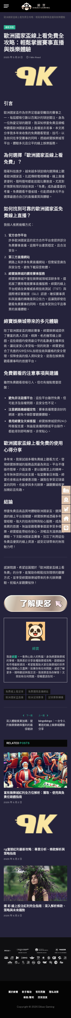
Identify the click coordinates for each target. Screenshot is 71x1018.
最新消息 (9, 27)
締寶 (14, 656)
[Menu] (6, 6)
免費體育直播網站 (38, 691)
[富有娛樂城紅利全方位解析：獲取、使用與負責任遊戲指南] (35, 770)
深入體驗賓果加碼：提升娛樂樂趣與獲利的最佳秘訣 (19, 724)
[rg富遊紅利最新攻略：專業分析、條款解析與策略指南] (35, 826)
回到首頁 (43, 997)
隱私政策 (54, 992)
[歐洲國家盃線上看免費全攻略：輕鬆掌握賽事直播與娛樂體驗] (35, 79)
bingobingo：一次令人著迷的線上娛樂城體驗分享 (51, 724)
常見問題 (40, 992)
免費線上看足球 (14, 691)
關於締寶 (13, 992)
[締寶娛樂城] (35, 6)
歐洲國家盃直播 (14, 697)
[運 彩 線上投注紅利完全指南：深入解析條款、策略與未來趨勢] (35, 883)
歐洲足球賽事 (35, 697)
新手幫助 (27, 992)
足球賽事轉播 (55, 697)
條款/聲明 (28, 997)
